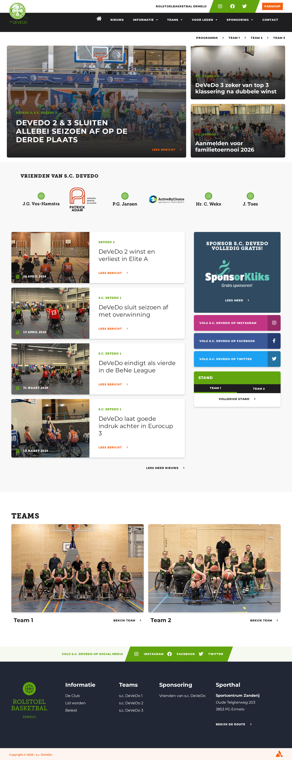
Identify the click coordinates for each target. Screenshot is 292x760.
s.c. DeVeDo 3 (45, 112)
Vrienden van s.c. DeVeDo (182, 696)
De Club (72, 696)
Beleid (71, 710)
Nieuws (117, 19)
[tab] (215, 388)
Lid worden (75, 703)
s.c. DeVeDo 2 (131, 703)
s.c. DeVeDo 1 (110, 298)
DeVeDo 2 (24, 112)
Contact (270, 19)
